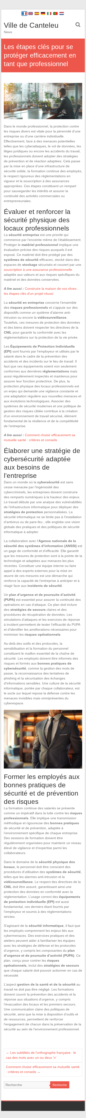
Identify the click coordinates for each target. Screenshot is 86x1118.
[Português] (55, 13)
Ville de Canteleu (31, 25)
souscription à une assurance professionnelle (38, 270)
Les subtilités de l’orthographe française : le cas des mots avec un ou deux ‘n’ (41, 1055)
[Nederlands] (61, 13)
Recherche (60, 1085)
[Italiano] (49, 13)
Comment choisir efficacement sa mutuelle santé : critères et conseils (43, 1069)
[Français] (24, 13)
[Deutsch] (43, 13)
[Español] (36, 13)
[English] (30, 13)
